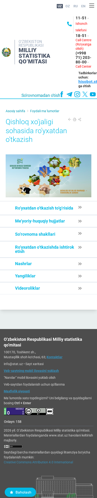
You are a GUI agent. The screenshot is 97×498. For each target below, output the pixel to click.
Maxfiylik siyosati (17, 391)
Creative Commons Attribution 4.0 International (38, 462)
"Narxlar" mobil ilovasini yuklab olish (30, 377)
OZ (67, 6)
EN (83, 6)
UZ (60, 6)
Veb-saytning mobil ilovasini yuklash (31, 371)
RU (75, 6)
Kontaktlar (54, 357)
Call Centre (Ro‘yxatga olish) (83, 44)
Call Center (83, 66)
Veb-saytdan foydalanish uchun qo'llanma (34, 384)
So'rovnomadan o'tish (40, 95)
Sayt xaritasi (34, 364)
